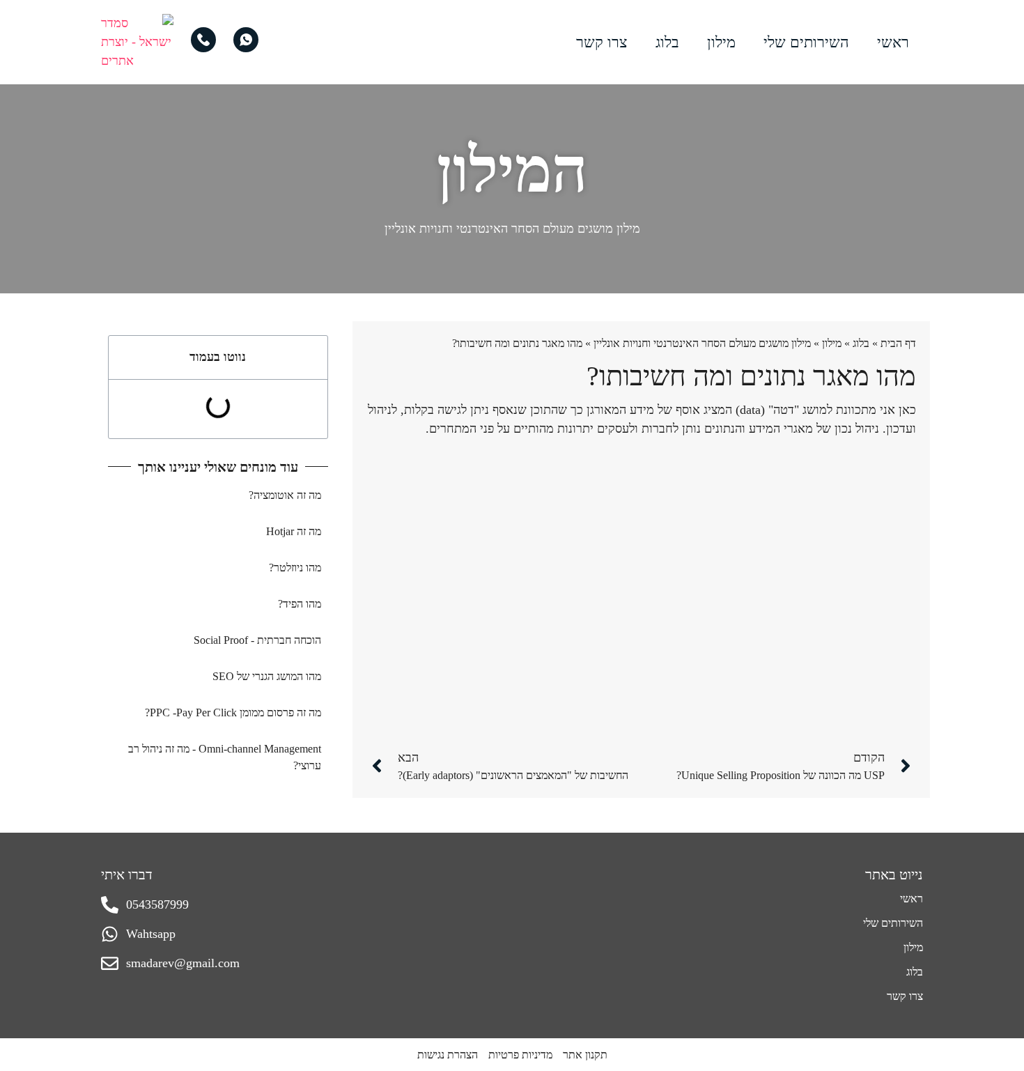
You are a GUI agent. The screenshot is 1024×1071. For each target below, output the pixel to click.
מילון (721, 42)
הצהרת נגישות (447, 1055)
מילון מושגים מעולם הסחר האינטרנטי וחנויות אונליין (512, 229)
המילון (512, 170)
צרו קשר (602, 42)
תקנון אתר (585, 1055)
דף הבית (898, 343)
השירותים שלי (806, 42)
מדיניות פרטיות (520, 1055)
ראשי (893, 42)
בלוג (667, 42)
